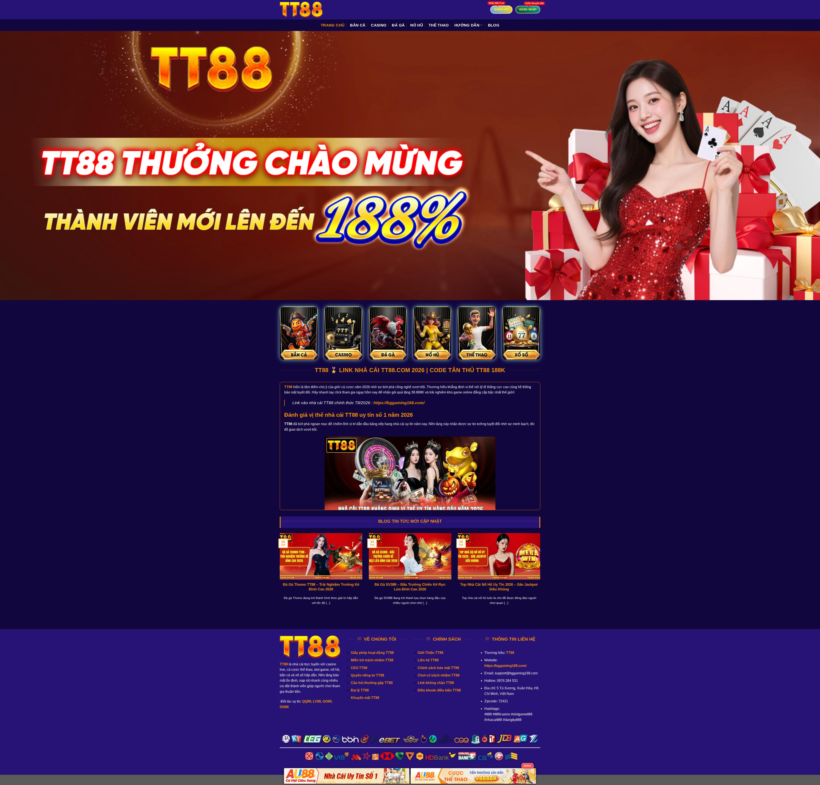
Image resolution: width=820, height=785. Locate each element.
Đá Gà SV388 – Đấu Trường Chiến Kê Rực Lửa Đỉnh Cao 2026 (410, 587)
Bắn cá (357, 25)
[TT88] (301, 10)
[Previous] (279, 574)
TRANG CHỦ (332, 25)
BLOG (493, 25)
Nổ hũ (416, 25)
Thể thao (439, 25)
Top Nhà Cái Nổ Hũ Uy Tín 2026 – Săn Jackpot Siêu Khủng (499, 587)
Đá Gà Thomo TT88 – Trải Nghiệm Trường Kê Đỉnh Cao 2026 (321, 587)
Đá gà (398, 25)
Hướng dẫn (466, 25)
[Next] (541, 574)
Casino (378, 25)
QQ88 (306, 701)
